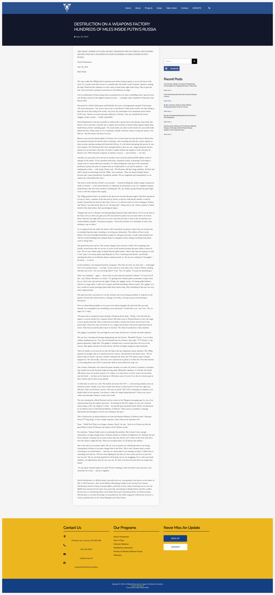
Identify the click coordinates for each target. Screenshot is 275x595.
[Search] (194, 61)
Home (128, 8)
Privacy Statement (137, 586)
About (138, 8)
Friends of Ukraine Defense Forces (128, 551)
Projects (148, 8)
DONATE (197, 8)
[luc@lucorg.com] (64, 554)
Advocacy (118, 555)
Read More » (168, 90)
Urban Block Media (142, 587)
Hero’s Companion (121, 536)
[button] (209, 8)
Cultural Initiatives (121, 544)
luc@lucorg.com (86, 558)
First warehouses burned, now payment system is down (180, 95)
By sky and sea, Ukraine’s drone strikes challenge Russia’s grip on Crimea (177, 106)
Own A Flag (119, 540)
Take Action (171, 8)
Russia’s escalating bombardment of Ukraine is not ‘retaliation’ (180, 116)
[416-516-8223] (64, 545)
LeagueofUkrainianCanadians (86, 567)
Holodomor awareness (123, 547)
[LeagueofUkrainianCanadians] (64, 563)
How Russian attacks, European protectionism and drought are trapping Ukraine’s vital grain (180, 85)
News (159, 8)
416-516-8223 (86, 549)
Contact (184, 8)
